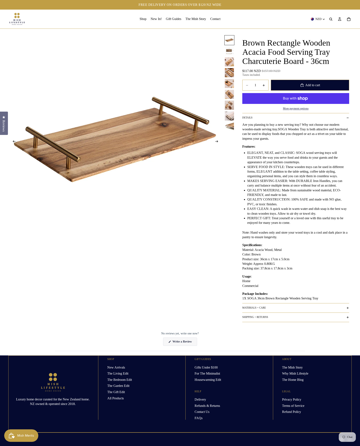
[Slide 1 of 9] (229, 40)
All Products (115, 398)
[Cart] (348, 19)
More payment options (296, 108)
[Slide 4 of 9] (229, 72)
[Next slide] (217, 142)
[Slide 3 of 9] (229, 61)
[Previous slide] (13, 142)
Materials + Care (254, 307)
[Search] (330, 19)
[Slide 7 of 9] (229, 105)
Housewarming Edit (208, 379)
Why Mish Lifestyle (295, 373)
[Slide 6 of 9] (229, 94)
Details (247, 117)
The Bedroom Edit (119, 379)
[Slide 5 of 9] (229, 83)
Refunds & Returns (207, 405)
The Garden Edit (118, 385)
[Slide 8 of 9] (229, 116)
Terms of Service (293, 405)
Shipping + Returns (255, 317)
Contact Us (202, 412)
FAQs (198, 418)
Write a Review (184, 343)
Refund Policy (291, 412)
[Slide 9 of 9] (229, 126)
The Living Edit (117, 373)
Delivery (200, 399)
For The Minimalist (207, 373)
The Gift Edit (116, 392)
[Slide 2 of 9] (229, 51)
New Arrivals (116, 367)
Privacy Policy (291, 399)
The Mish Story (292, 367)
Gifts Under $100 (206, 367)
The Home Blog (293, 379)
